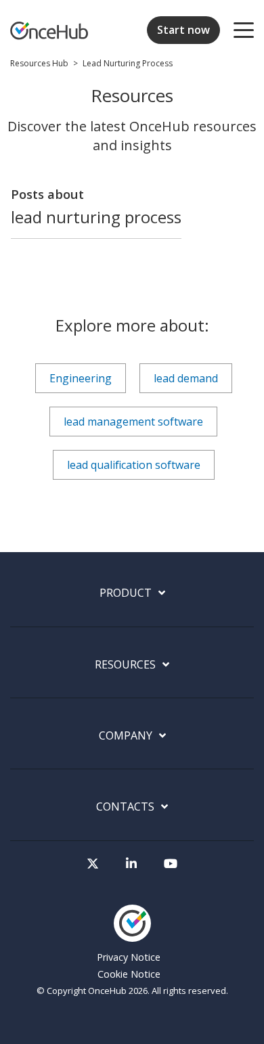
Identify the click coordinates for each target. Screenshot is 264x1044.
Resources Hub (39, 63)
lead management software (133, 421)
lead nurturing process (128, 63)
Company (125, 736)
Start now (183, 29)
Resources (125, 665)
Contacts (125, 807)
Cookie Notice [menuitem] (128, 974)
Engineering (80, 378)
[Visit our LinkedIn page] (131, 864)
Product (126, 593)
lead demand (186, 378)
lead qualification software (133, 464)
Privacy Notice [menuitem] (128, 957)
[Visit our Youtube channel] (170, 864)
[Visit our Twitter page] (93, 864)
